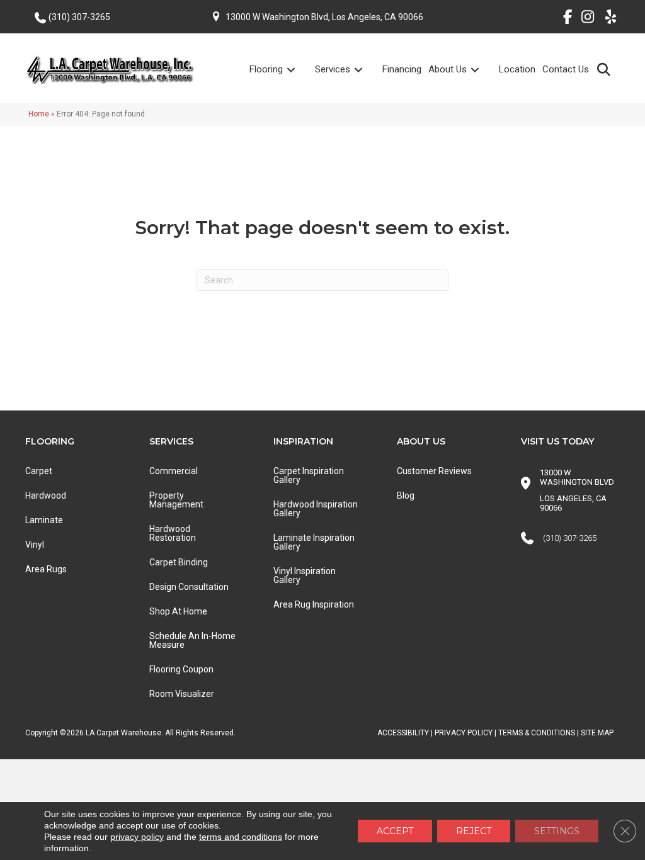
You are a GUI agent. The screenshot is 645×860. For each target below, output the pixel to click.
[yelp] (607, 19)
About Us (447, 69)
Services (332, 69)
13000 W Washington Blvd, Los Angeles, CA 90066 (324, 17)
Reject (473, 831)
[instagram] (585, 19)
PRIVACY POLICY (464, 732)
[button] (606, 69)
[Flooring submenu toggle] (298, 70)
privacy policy (137, 837)
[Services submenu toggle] (366, 70)
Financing (401, 69)
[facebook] (563, 19)
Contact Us (565, 69)
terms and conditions (240, 837)
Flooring (266, 69)
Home (38, 114)
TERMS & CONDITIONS (536, 732)
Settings (556, 831)
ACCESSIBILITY (403, 732)
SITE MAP (597, 732)
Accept (395, 831)
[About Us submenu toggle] (482, 70)
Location (517, 69)
